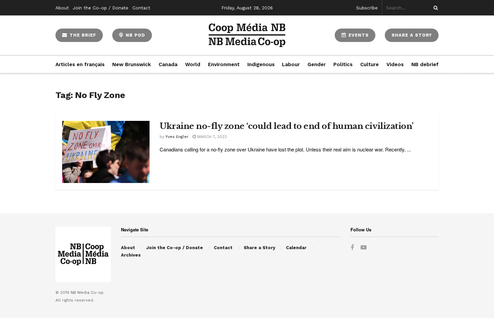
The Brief (82, 35)
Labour (291, 64)
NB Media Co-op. (88, 292)
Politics (343, 64)
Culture (369, 64)
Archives (131, 255)
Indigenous (261, 64)
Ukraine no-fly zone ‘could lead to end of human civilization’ (287, 126)
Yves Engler (177, 136)
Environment (224, 64)
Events (358, 35)
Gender (316, 64)
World (192, 64)
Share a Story (259, 247)
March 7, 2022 (211, 136)
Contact (141, 7)
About (62, 7)
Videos (395, 64)
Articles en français (80, 64)
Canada (168, 64)
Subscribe (367, 7)
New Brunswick (131, 64)
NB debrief (425, 64)
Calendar (296, 247)
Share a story (412, 35)
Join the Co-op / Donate (100, 7)
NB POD (134, 35)
